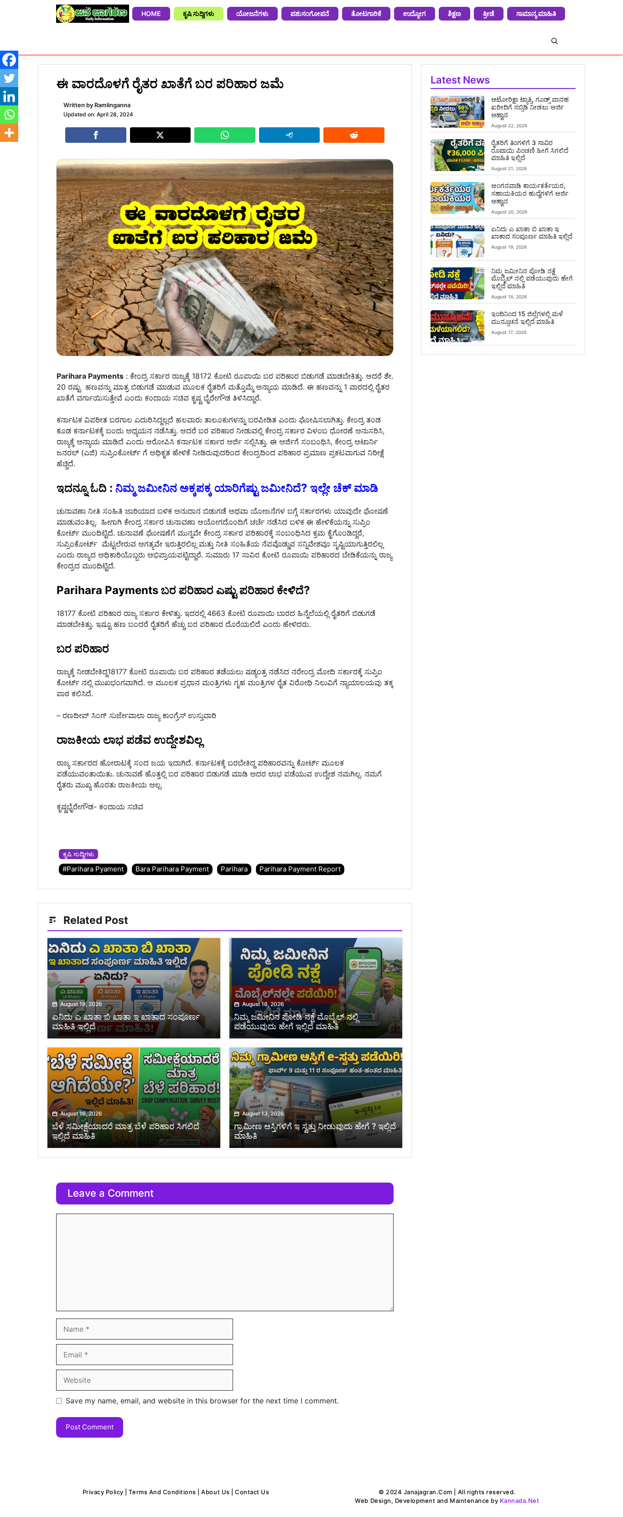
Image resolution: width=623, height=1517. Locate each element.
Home (151, 13)
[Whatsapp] (9, 114)
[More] (9, 133)
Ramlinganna (112, 105)
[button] (554, 41)
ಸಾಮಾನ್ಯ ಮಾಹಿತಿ (536, 13)
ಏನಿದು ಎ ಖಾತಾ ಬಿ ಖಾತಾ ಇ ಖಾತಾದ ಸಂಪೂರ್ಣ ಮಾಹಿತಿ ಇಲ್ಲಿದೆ (531, 232)
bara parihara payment (172, 869)
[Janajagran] (92, 13)
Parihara (234, 869)
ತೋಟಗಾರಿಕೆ (366, 13)
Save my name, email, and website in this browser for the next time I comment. (202, 1400)
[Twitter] (9, 78)
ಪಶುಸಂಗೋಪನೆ (310, 13)
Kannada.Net (520, 1500)
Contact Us (252, 1492)
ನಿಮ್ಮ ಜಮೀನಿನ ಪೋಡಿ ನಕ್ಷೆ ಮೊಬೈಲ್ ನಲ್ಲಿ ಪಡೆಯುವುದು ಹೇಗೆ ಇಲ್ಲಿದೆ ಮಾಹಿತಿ (532, 278)
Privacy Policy (103, 1492)
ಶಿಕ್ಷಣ (454, 13)
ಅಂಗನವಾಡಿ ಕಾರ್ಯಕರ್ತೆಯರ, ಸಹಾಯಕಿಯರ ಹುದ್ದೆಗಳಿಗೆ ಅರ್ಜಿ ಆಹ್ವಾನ (529, 193)
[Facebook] (9, 60)
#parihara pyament (93, 869)
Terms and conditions (162, 1492)
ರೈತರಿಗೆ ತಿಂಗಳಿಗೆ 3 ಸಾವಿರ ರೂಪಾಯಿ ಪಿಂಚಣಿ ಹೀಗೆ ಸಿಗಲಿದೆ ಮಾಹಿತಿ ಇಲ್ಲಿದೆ (529, 150)
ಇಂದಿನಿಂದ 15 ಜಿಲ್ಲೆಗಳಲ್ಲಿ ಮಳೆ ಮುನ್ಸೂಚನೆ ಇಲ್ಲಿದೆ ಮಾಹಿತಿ (527, 317)
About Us (215, 1492)
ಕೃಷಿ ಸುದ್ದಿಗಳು (198, 13)
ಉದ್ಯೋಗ (414, 13)
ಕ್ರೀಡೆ (488, 13)
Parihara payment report (300, 869)
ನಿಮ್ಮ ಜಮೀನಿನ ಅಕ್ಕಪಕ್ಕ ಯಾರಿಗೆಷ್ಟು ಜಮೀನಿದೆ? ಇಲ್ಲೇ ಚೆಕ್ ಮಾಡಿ (246, 488)
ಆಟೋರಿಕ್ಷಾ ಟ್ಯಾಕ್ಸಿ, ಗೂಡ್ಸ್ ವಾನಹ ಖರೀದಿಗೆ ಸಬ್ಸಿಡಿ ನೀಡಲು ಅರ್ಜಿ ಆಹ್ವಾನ (530, 107)
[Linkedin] (9, 96)
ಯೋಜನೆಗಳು (252, 13)
